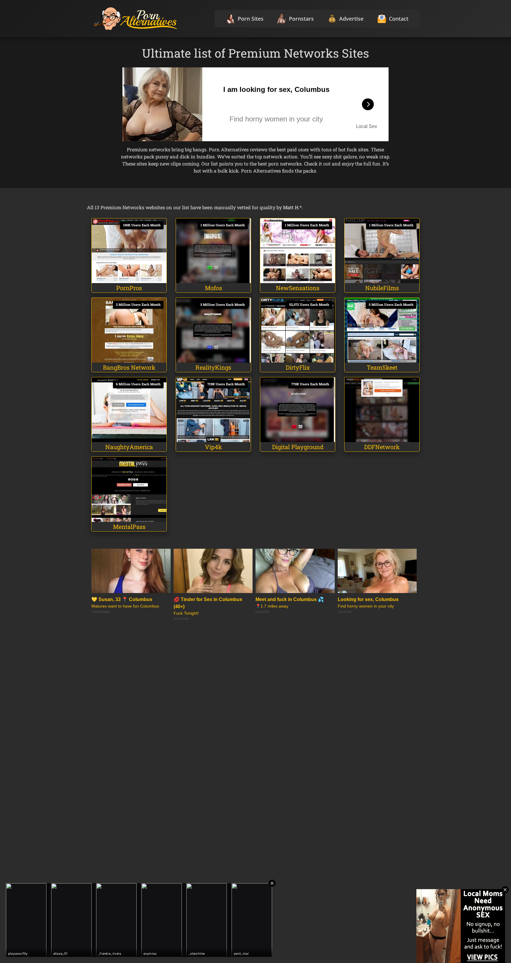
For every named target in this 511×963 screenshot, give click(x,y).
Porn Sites (250, 18)
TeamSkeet (382, 367)
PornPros (129, 288)
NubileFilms (382, 288)
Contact (398, 18)
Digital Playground (298, 447)
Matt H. (291, 207)
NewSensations (297, 288)
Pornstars (301, 18)
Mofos (213, 288)
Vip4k (213, 447)
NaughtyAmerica (129, 447)
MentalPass (129, 526)
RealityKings (213, 367)
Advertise (351, 18)
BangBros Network (129, 367)
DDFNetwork (382, 447)
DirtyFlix (298, 367)
